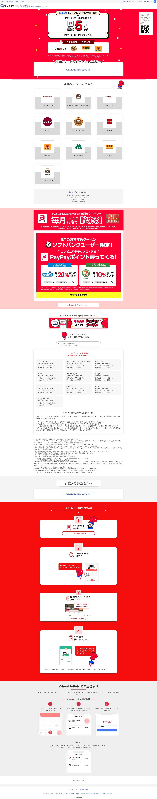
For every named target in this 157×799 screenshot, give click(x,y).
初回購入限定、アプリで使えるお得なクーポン (35, 7)
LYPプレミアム (73, 789)
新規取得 (27, 5)
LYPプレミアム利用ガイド (82, 794)
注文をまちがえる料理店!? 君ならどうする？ (13, 1)
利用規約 (71, 794)
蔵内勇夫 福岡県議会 (149, 1)
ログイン (17, 7)
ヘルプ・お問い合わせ (108, 794)
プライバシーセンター (62, 794)
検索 (155, 1)
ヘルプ (133, 1)
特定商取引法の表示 (95, 794)
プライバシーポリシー (49, 794)
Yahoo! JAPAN (126, 1)
